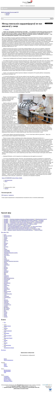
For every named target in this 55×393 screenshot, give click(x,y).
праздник (6, 287)
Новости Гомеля (39, 221)
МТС (5, 273)
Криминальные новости (41, 219)
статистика (6, 296)
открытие (6, 280)
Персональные (13, 12)
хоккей (5, 313)
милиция (6, 272)
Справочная (6, 377)
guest (5, 224)
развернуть (11, 195)
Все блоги (3, 350)
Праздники (33, 227)
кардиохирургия (8, 180)
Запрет (5, 262)
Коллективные (6, 12)
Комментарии (7, 216)
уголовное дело (7, 304)
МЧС (5, 274)
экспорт (6, 316)
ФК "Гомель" (7, 308)
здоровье (6, 263)
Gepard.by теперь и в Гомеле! (14, 225)
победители (6, 285)
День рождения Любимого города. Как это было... (19, 226)
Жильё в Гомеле (33, 224)
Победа (5, 284)
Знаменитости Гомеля (9, 347)
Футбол (5, 342)
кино (5, 266)
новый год (6, 276)
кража (5, 269)
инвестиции (6, 264)
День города (7, 255)
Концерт (6, 268)
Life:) (5, 234)
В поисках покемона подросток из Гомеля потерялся (22, 219)
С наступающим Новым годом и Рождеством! (18, 227)
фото (5, 310)
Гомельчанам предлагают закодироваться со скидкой (22, 221)
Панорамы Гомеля (8, 381)
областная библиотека (9, 278)
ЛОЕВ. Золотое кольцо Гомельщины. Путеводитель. (20, 228)
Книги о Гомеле (7, 379)
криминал (6, 270)
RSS (2, 195)
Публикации (7, 215)
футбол (5, 312)
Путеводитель (7, 378)
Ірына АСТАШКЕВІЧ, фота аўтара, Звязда (12, 178)
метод (6, 181)
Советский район (8, 293)
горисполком (7, 251)
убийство (6, 302)
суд (4, 298)
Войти (21, 5)
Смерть (5, 292)
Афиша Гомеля (7, 326)
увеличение (6, 303)
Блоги (5, 363)
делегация (6, 254)
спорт (5, 295)
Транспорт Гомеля (8, 338)
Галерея (5, 366)
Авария (5, 238)
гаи (4, 247)
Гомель (5, 249)
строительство (7, 297)
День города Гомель (37, 226)
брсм (5, 245)
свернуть (6, 195)
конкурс (6, 267)
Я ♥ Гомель (6, 333)
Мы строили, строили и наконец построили (18, 224)
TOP (17, 12)
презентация (7, 289)
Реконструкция (7, 291)
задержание (6, 260)
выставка (6, 246)
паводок (6, 281)
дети (5, 256)
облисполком (7, 279)
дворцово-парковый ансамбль (11, 252)
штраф (5, 315)
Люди (5, 365)
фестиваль (6, 307)
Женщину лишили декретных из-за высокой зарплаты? (20, 230)
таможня (6, 299)
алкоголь (6, 240)
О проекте (6, 376)
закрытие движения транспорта (11, 261)
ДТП (5, 257)
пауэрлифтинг (7, 283)
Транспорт (6, 301)
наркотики (6, 275)
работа (5, 290)
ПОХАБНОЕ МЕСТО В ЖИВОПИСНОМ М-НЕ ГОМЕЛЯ (23, 220)
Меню (5, 8)
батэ (5, 241)
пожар (5, 286)
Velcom (5, 237)
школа (5, 314)
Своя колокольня (8, 330)
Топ (5, 322)
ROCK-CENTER (8, 235)
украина (6, 305)
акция (5, 239)
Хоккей (5, 340)
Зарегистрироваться (30, 5)
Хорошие (8, 13)
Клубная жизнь (7, 345)
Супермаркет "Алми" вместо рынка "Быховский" (21, 222)
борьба (5, 244)
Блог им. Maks (37, 228)
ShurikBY (6, 219)
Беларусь (6, 243)
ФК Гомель (6, 309)
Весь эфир (3, 232)
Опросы (6, 328)
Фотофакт (41, 220)
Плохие (7, 14)
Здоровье (7, 29)
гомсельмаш (6, 250)
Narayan (6, 188)
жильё (5, 258)
